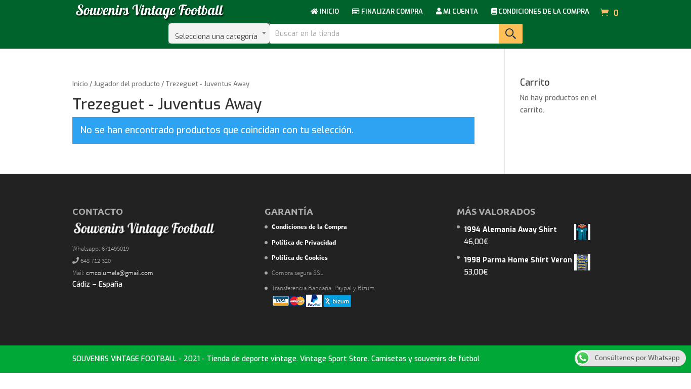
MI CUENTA (460, 12)
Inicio (80, 84)
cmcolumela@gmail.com (119, 272)
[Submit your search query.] (511, 34)
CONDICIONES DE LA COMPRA (543, 12)
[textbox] (219, 33)
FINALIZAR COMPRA (391, 12)
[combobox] (219, 33)
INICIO (328, 12)
